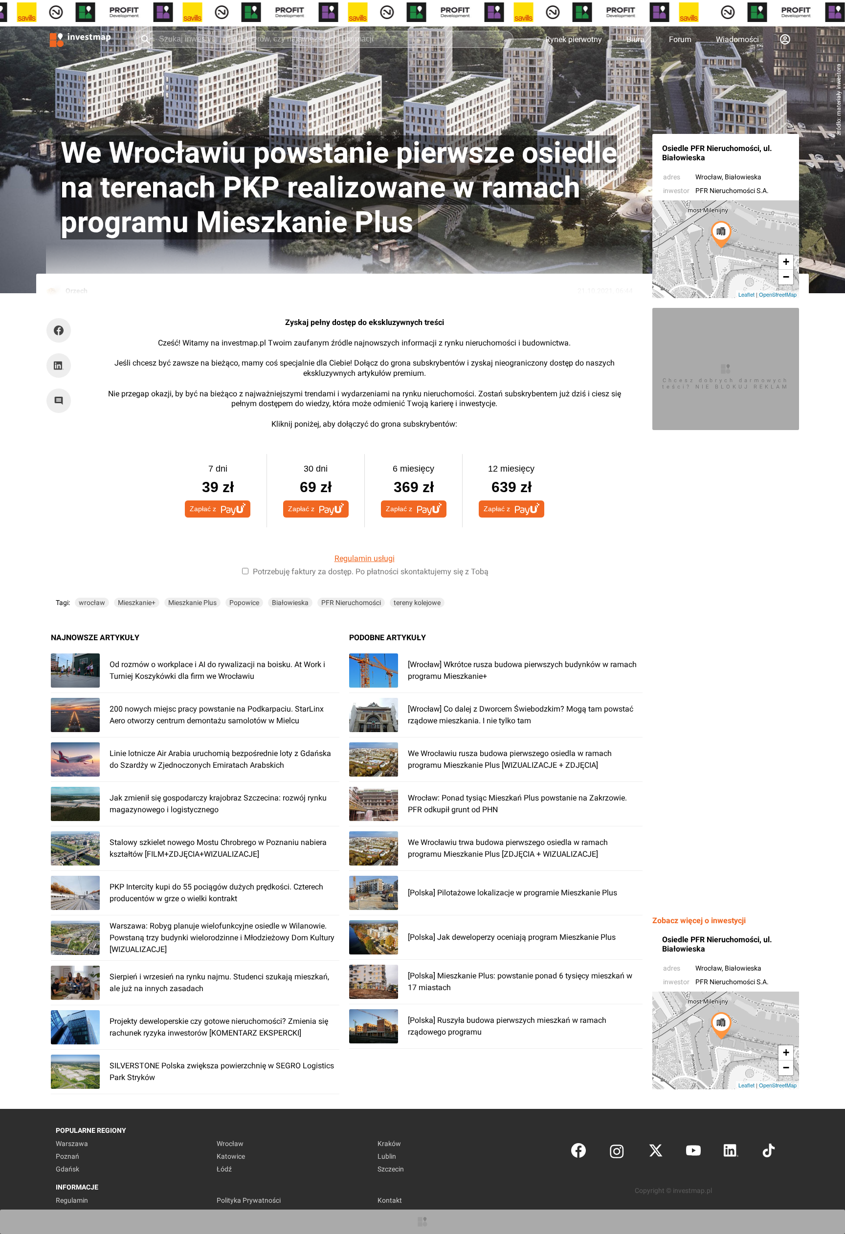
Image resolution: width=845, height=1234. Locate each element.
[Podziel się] (61, 330)
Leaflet (746, 294)
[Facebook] (578, 1152)
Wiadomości (737, 39)
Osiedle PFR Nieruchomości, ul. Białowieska (717, 153)
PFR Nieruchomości (351, 602)
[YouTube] (693, 1152)
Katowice (231, 1156)
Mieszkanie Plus (192, 602)
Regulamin (72, 1200)
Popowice (244, 602)
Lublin (387, 1156)
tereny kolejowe (417, 602)
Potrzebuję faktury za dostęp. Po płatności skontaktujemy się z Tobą (371, 571)
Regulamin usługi (364, 558)
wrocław (92, 602)
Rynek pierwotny (573, 39)
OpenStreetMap (778, 294)
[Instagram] (616, 1152)
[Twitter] (655, 1152)
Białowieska (290, 602)
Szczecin (391, 1169)
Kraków (389, 1143)
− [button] (786, 277)
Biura (635, 39)
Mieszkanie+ (137, 602)
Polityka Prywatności (249, 1200)
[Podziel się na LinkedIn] (58, 365)
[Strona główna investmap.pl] (80, 39)
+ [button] (786, 262)
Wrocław (708, 177)
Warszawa (72, 1143)
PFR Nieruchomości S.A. (732, 191)
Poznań (67, 1156)
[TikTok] (768, 1152)
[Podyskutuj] (61, 400)
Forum (680, 39)
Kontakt (390, 1200)
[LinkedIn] (731, 1152)
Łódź (224, 1169)
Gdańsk (67, 1169)
